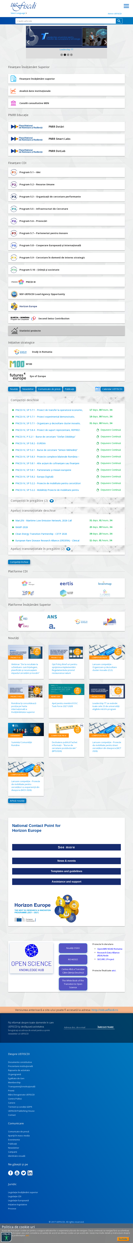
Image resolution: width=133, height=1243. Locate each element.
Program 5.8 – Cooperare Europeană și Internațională (50, 245)
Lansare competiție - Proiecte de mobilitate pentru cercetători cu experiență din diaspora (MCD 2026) (25, 786)
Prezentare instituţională (20, 1066)
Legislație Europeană (18, 1200)
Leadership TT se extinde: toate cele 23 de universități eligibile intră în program (106, 706)
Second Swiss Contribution (53, 318)
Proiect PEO (16, 696)
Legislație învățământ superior (23, 1192)
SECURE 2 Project (105, 959)
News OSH (55, 696)
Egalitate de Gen (16, 1078)
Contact (12, 1114)
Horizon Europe (28, 306)
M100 (29, 364)
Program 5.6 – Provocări (33, 220)
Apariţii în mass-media (19, 1135)
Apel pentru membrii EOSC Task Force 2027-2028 (65, 705)
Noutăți (14, 389)
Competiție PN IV (99, 657)
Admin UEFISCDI (115, 13)
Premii (11, 1090)
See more (66, 847)
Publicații (69, 389)
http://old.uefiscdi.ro (105, 1010)
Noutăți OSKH (73, 948)
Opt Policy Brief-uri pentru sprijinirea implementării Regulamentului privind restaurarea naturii (64, 668)
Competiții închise (19, 561)
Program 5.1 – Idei (29, 172)
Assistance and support (66, 881)
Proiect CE (15, 657)
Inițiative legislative (17, 1204)
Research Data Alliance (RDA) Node (108, 954)
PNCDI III (31, 281)
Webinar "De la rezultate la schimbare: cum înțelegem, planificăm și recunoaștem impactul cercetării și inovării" (25, 668)
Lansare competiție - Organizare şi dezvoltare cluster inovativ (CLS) (104, 667)
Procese (12, 1208)
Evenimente (14, 1139)
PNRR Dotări (56, 126)
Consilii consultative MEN (34, 103)
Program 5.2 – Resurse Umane (36, 184)
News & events (66, 860)
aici (114, 970)
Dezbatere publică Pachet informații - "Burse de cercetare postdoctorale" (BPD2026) (64, 746)
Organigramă (14, 1074)
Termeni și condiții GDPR (20, 1106)
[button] (28, 42)
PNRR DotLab (57, 151)
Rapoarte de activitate (19, 1070)
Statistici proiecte (30, 330)
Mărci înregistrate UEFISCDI (21, 1094)
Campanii (12, 1151)
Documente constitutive (20, 1062)
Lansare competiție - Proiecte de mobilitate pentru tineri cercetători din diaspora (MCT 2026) (106, 746)
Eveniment (15, 735)
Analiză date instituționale (35, 90)
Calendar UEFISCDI (112, 389)
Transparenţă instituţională (21, 1086)
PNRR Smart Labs (59, 139)
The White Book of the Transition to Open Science (73, 984)
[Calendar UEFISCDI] (97, 388)
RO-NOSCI (73, 959)
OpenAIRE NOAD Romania (109, 948)
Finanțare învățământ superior (37, 78)
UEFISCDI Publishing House (21, 1110)
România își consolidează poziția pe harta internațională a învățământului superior (23, 707)
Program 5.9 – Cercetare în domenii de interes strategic (52, 257)
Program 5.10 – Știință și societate (39, 269)
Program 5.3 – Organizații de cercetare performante (50, 196)
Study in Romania (42, 351)
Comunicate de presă (49, 389)
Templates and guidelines (66, 871)
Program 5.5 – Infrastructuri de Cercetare (43, 208)
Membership (14, 1082)
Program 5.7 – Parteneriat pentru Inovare (43, 233)
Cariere (11, 1102)
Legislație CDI (14, 1196)
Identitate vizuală (16, 1155)
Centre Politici (15, 1098)
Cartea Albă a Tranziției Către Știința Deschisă (73, 971)
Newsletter (28, 389)
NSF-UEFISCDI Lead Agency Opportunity (42, 294)
